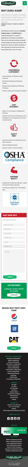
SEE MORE (20, 430)
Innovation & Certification (14, 393)
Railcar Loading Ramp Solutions (14, 441)
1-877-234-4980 (15, 406)
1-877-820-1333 (16, 405)
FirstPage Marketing (16, 464)
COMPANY (14, 382)
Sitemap (14, 399)
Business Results (14, 392)
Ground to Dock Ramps (13, 362)
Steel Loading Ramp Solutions (14, 445)
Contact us (14, 403)
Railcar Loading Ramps (13, 366)
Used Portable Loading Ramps (13, 369)
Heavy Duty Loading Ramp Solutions (14, 449)
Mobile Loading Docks (13, 360)
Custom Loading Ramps (13, 367)
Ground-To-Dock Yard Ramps (14, 447)
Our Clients (14, 390)
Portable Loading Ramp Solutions (14, 450)
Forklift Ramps (13, 377)
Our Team (14, 384)
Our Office (14, 386)
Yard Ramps (13, 375)
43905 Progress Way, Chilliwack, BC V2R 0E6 (14, 410)
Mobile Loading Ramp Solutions (14, 439)
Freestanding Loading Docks (13, 379)
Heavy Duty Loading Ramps (13, 358)
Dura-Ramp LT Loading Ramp (13, 364)
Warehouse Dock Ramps (13, 373)
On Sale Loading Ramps (13, 371)
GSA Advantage (14, 388)
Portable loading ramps (13, 356)
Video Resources (14, 395)
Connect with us (14, 414)
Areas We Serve (14, 397)
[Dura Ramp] (8, 3)
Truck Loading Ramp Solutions (14, 443)
